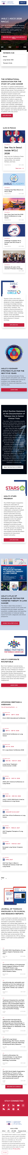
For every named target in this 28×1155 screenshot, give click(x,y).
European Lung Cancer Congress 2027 (13, 848)
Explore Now (14, 324)
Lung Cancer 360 (8, 59)
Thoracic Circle (7, 63)
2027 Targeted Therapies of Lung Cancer (13, 832)
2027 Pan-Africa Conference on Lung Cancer (14, 816)
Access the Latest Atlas (10, 623)
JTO (8, 1131)
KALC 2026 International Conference (14, 718)
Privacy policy (16, 1148)
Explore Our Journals (14, 1086)
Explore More (7, 115)
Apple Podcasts (18, 1109)
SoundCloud (8, 1109)
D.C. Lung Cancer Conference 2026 (13, 750)
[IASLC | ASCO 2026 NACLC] (18, 47)
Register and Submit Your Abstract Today (14, 38)
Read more (18, 168)
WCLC (3, 1131)
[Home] (7, 2)
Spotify (13, 1109)
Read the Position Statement (13, 467)
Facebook (8, 1105)
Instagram (23, 1105)
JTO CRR (13, 1131)
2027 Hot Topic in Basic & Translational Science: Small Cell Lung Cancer (12, 864)
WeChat (4, 1109)
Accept (5, 1152)
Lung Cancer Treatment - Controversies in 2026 (10, 765)
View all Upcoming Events (8, 707)
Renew (5, 56)
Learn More (14, 389)
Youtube (18, 1105)
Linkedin (13, 1105)
